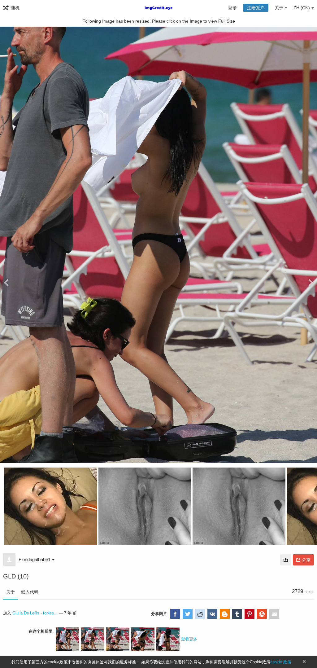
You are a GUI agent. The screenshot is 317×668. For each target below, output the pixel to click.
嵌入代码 (29, 591)
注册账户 (255, 7)
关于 (10, 591)
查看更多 (189, 639)
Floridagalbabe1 (34, 559)
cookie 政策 (280, 662)
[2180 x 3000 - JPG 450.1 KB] (285, 559)
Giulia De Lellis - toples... (35, 613)
